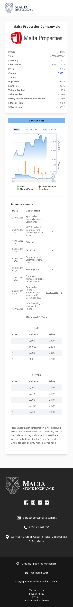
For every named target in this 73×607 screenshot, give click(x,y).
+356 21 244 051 (38, 527)
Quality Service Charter (36, 600)
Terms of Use (36, 590)
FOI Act (36, 597)
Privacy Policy (36, 593)
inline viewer (52, 292)
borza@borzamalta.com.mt (40, 518)
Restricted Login (39, 572)
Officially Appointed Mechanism (39, 563)
